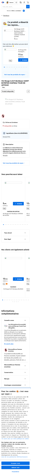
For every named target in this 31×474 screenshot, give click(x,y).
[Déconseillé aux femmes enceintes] (25, 365)
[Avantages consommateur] (25, 385)
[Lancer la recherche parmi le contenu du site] (28, 6)
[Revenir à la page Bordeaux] (2, 15)
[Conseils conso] (25, 320)
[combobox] (15, 6)
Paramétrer (15, 471)
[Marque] (25, 378)
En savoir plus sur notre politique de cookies (15, 438)
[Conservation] (25, 372)
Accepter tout (15, 463)
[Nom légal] (25, 239)
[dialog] (15, 431)
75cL (3, 87)
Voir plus (5, 155)
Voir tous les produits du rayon (14, 74)
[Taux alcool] (25, 233)
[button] (16, 2)
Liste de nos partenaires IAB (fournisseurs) (14, 457)
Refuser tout (15, 467)
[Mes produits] (20, 2)
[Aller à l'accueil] (2, 2)
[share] (28, 91)
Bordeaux (6, 15)
